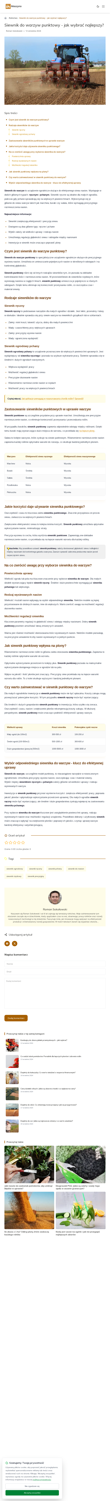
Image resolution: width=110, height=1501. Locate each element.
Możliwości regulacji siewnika (24, 165)
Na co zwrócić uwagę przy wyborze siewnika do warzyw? (37, 152)
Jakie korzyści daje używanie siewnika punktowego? (34, 146)
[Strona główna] (5, 18)
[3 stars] (15, 843)
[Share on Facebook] (7, 943)
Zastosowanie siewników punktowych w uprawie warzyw (37, 140)
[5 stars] (23, 843)
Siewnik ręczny (18, 130)
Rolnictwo (13, 18)
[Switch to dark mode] (98, 6)
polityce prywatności (42, 1479)
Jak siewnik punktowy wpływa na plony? (28, 171)
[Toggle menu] (103, 6)
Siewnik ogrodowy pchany (23, 134)
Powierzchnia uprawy (21, 156)
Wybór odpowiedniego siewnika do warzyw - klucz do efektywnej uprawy (45, 183)
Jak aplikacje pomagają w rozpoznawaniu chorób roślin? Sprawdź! (52, 399)
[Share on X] (14, 943)
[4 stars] (19, 843)
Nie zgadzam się (32, 1486)
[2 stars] (10, 843)
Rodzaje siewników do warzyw (24, 125)
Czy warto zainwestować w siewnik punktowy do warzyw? (37, 177)
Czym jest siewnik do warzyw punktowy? (29, 119)
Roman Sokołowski (14, 31)
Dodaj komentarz (16, 1018)
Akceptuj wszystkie (32, 1493)
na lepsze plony (87, 431)
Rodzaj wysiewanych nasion (24, 161)
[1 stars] (6, 843)
